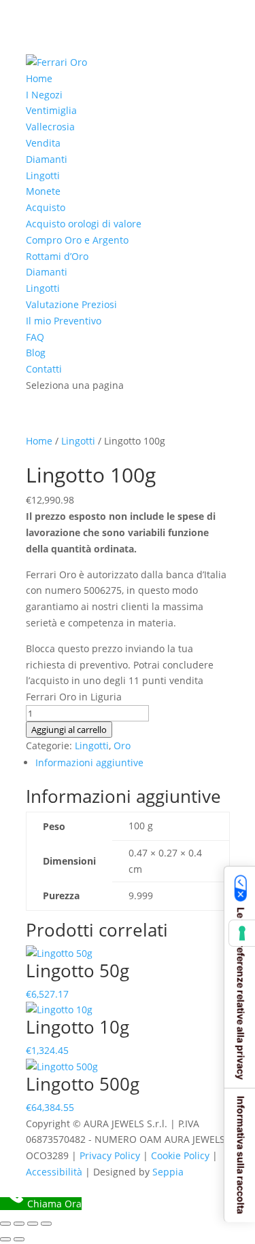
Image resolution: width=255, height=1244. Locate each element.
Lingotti (43, 175)
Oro (122, 745)
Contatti (44, 368)
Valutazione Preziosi (71, 304)
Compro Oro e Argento (77, 239)
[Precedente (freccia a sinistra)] (5, 1239)
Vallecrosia (50, 126)
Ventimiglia (51, 110)
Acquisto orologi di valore (83, 223)
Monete (43, 191)
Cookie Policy (180, 1155)
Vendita (43, 142)
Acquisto (45, 207)
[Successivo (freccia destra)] (19, 1239)
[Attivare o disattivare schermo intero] (19, 1224)
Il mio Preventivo (63, 320)
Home (39, 78)
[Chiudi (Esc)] (46, 1224)
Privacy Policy (110, 1155)
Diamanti (46, 159)
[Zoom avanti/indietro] (5, 1224)
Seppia (168, 1171)
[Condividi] (32, 1224)
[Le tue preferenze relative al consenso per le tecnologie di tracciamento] (242, 933)
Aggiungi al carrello (69, 729)
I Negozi (44, 94)
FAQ (35, 337)
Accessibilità (54, 1171)
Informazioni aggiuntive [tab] (89, 762)
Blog (36, 352)
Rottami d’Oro (57, 256)
